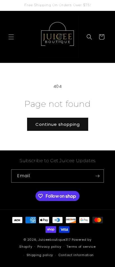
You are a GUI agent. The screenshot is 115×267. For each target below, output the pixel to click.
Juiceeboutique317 (54, 239)
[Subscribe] (97, 176)
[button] (11, 37)
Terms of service (80, 246)
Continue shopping (57, 124)
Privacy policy (49, 246)
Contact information (76, 255)
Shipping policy (40, 255)
